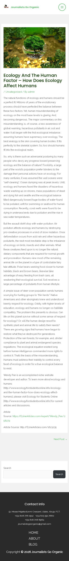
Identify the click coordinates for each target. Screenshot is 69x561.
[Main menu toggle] (62, 7)
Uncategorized (14, 91)
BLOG (33, 544)
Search (7, 468)
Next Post (60, 439)
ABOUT (34, 538)
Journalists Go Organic (25, 7)
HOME (33, 533)
